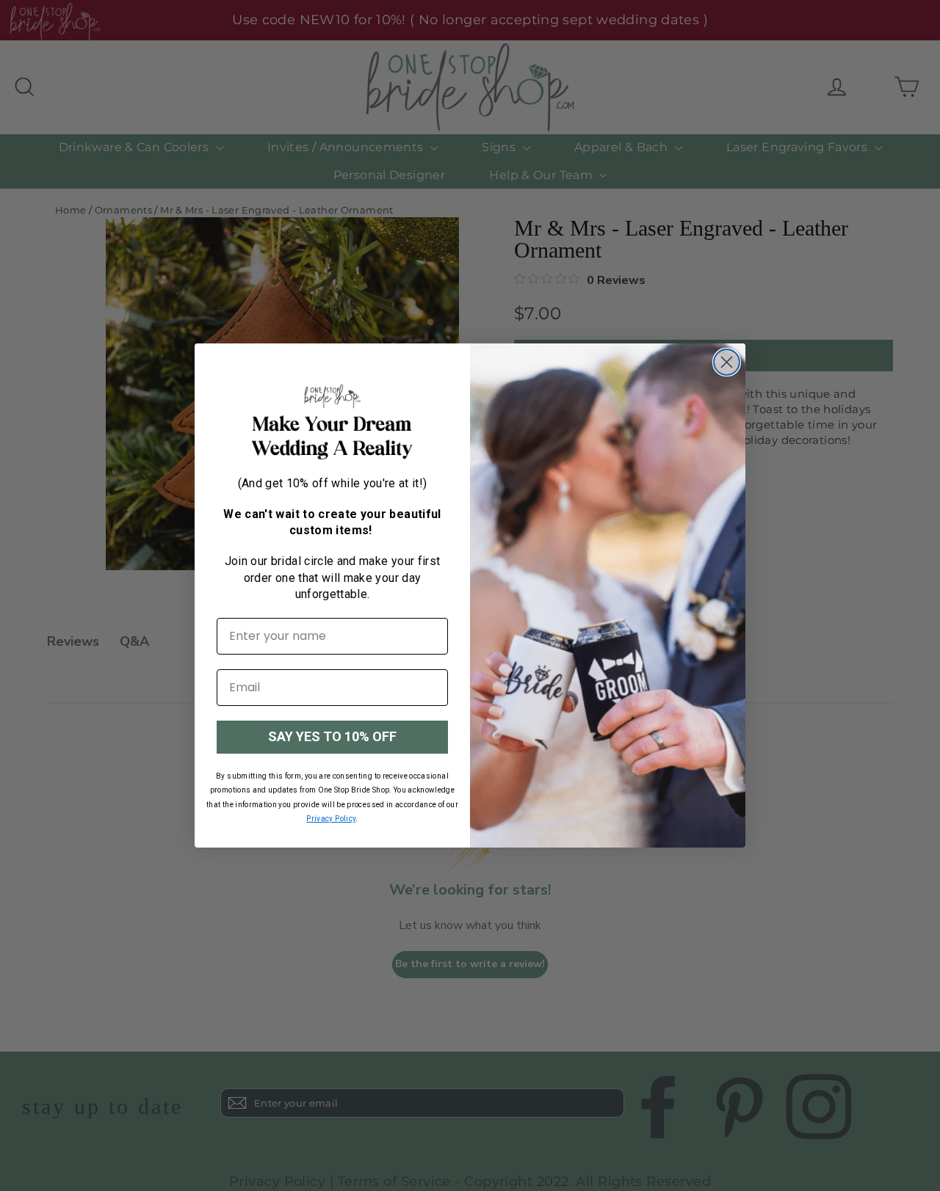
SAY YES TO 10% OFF (332, 736)
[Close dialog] (727, 362)
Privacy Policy (330, 819)
